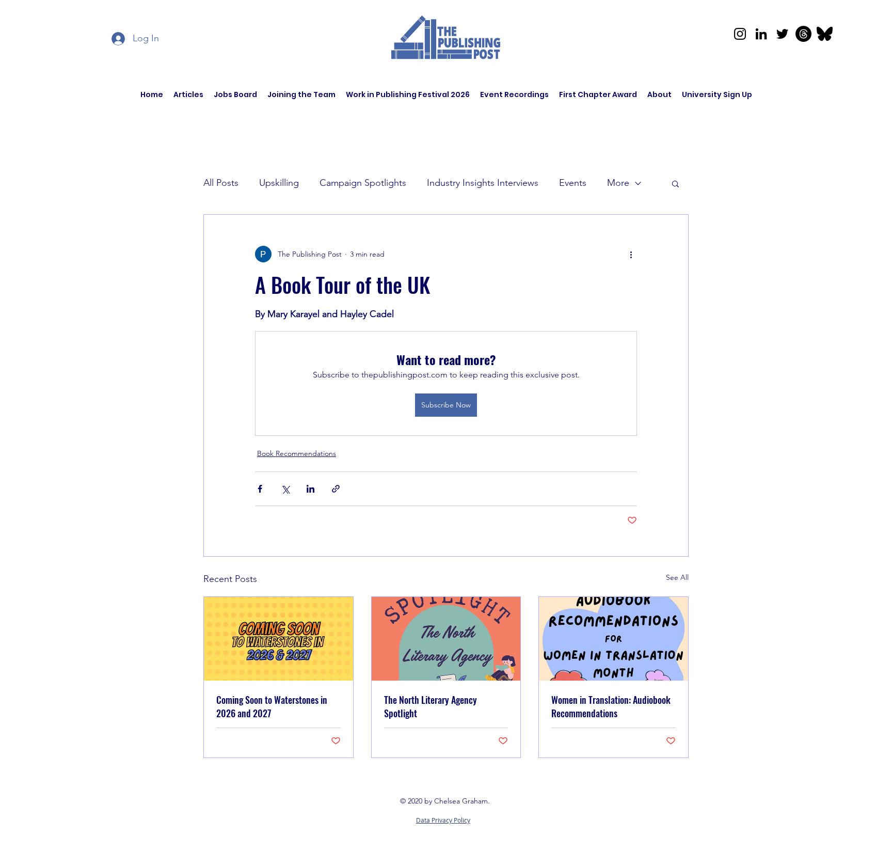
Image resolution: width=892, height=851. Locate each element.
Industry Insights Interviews (482, 182)
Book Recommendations (296, 453)
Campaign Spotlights (363, 182)
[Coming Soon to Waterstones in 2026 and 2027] (278, 639)
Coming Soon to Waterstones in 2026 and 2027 (271, 706)
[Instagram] (740, 34)
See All (677, 577)
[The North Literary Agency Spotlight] (446, 639)
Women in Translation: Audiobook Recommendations (611, 706)
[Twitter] (782, 34)
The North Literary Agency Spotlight (430, 706)
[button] (675, 183)
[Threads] (803, 34)
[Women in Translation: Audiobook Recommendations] (613, 639)
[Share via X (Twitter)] (285, 489)
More (618, 182)
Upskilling (279, 182)
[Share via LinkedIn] (310, 489)
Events (572, 182)
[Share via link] (336, 489)
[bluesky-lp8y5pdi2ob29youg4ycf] (825, 34)
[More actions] (631, 254)
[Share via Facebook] (260, 489)
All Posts (220, 182)
